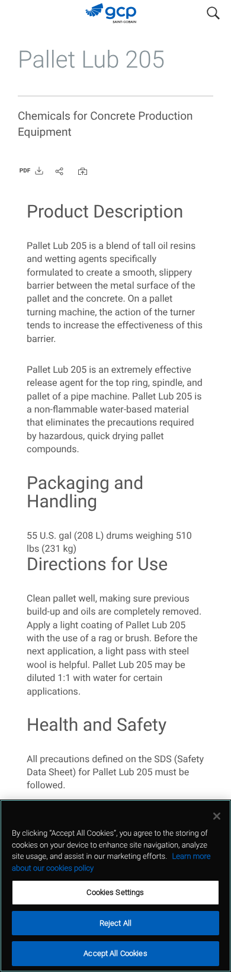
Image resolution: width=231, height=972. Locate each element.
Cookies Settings (115, 892)
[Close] (217, 816)
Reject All (115, 923)
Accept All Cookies (115, 953)
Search (213, 11)
